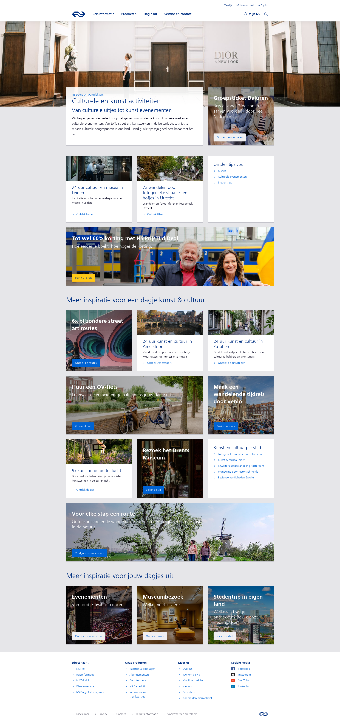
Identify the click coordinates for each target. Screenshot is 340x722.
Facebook (244, 668)
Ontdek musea (155, 636)
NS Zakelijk (83, 680)
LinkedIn (243, 686)
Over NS (187, 668)
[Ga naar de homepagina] (263, 714)
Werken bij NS (191, 674)
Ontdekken (96, 94)
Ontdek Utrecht (156, 214)
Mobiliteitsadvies (193, 680)
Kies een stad (225, 636)
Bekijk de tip (153, 489)
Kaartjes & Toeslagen (142, 668)
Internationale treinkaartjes (138, 694)
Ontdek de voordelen (230, 137)
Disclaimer (82, 714)
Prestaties (189, 692)
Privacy (103, 714)
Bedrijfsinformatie (146, 714)
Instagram (244, 674)
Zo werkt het (83, 426)
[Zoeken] (265, 13)
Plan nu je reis (83, 277)
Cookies (121, 714)
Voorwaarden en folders (182, 714)
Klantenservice (85, 686)
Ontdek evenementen (88, 636)
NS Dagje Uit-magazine (90, 692)
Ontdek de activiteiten (231, 362)
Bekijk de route (226, 426)
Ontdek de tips (85, 489)
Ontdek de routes (86, 362)
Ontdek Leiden (85, 214)
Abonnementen (139, 674)
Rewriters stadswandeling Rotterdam (241, 465)
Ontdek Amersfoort (159, 362)
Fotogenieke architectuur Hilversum (240, 454)
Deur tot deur (137, 680)
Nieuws (187, 686)
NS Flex (80, 668)
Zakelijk (228, 5)
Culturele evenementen (232, 176)
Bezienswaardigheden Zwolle (236, 477)
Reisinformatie (85, 674)
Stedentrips (225, 182)
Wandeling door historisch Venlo (238, 471)
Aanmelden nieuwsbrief (197, 698)
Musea (222, 170)
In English (263, 5)
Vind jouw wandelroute (89, 553)
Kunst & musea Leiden (231, 460)
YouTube (243, 680)
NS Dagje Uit (79, 94)
